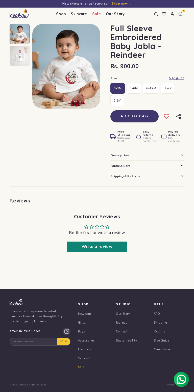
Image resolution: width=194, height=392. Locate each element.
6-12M (151, 88)
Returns (159, 331)
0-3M (118, 88)
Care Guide (162, 349)
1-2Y (168, 88)
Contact (121, 331)
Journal (121, 323)
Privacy (170, 384)
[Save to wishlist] (166, 116)
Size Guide (161, 340)
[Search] (156, 14)
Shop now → (122, 4)
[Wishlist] (164, 14)
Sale (96, 13)
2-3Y (117, 100)
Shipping (160, 323)
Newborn (84, 314)
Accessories (86, 340)
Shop (61, 13)
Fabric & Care (120, 166)
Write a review (97, 246)
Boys (81, 331)
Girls (81, 323)
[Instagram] (66, 331)
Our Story (115, 13)
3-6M (134, 88)
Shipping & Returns (125, 176)
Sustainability (126, 340)
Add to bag (134, 116)
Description (119, 155)
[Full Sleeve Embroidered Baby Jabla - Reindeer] (20, 34)
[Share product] (178, 116)
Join (63, 341)
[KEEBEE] (19, 13)
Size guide (176, 78)
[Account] (172, 14)
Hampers (84, 349)
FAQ (157, 314)
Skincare (79, 13)
